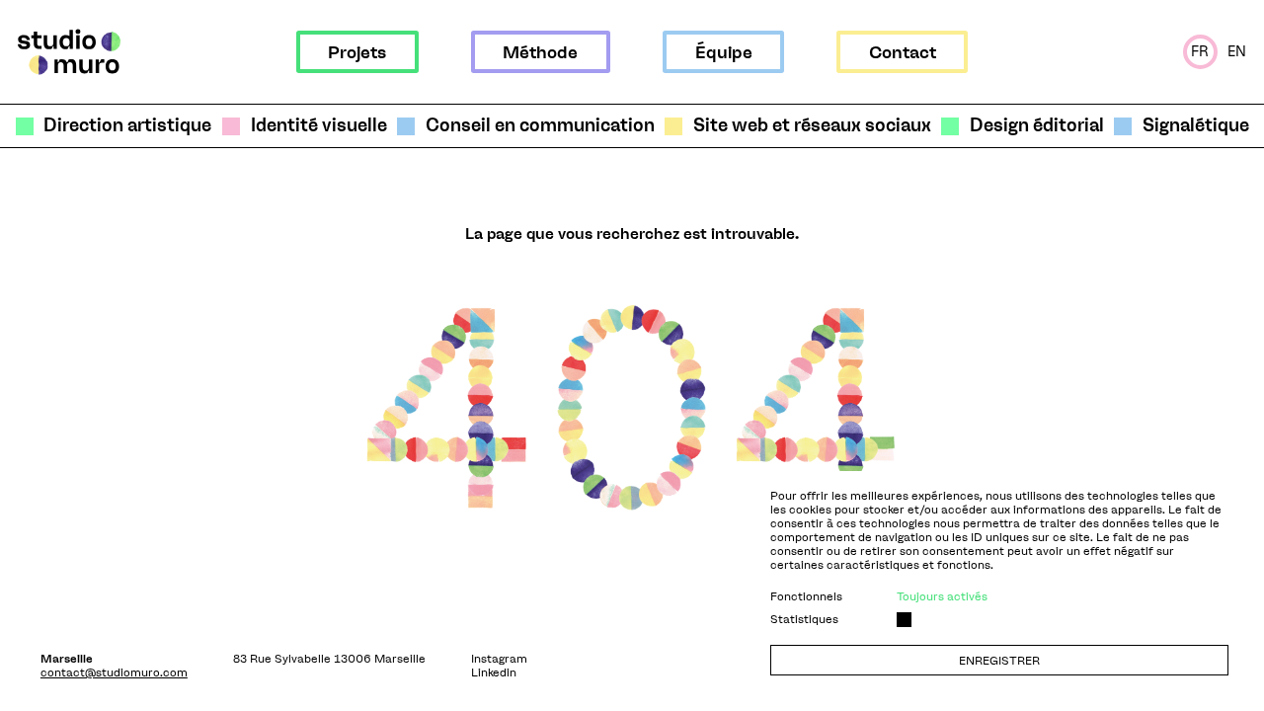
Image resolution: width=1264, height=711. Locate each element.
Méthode (540, 51)
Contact (902, 51)
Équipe (723, 51)
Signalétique (1195, 126)
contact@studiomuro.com (114, 672)
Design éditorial (1036, 126)
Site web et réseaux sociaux (811, 126)
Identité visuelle (318, 126)
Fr (1200, 51)
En (1236, 51)
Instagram (499, 659)
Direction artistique (127, 126)
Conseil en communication (540, 126)
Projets (357, 51)
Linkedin (493, 672)
